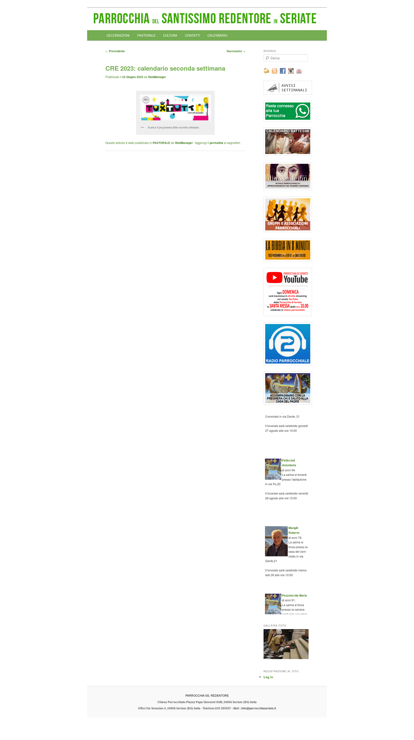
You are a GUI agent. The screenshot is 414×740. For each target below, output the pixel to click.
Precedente (115, 51)
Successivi (236, 51)
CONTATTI (192, 35)
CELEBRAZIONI (118, 35)
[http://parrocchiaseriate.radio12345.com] (286, 343)
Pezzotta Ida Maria (294, 591)
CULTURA (170, 35)
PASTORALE (146, 35)
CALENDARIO (217, 35)
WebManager (157, 77)
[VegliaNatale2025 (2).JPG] (286, 644)
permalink (216, 143)
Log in (268, 677)
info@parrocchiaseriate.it (258, 708)
